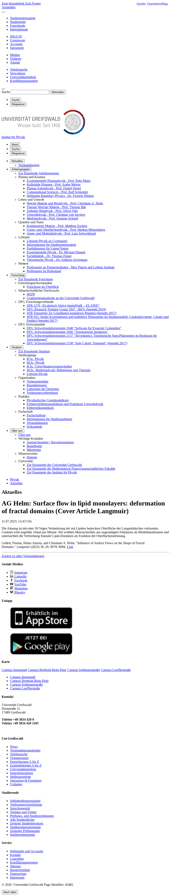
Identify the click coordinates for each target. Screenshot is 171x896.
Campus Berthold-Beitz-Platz (29, 681)
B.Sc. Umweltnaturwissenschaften (49, 366)
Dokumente (34, 426)
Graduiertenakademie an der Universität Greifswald (60, 298)
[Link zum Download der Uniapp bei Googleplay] (41, 653)
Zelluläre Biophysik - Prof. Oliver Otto (52, 211)
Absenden (58, 92)
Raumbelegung (37, 385)
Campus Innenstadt (22, 677)
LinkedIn (20, 576)
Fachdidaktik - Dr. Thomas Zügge (49, 256)
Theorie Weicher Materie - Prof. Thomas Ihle (56, 207)
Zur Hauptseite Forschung (35, 279)
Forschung (18, 275)
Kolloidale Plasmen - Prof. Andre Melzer (53, 184)
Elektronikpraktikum (40, 408)
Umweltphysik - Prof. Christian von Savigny (56, 214)
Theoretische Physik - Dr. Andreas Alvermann (57, 260)
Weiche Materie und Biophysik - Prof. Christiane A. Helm (65, 203)
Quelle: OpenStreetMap (152, 4)
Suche (6, 92)
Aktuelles (17, 161)
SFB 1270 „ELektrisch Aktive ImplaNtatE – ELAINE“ (63, 305)
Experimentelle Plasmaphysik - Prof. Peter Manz (59, 181)
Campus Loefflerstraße (25, 688)
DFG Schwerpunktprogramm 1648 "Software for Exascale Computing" (74, 328)
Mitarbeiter (34, 450)
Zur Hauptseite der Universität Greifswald (54, 465)
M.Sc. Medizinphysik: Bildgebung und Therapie (59, 370)
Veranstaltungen (28, 165)
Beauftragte (34, 446)
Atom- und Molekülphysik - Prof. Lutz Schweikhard (61, 233)
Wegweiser (18, 153)
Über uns (17, 430)
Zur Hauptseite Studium (34, 351)
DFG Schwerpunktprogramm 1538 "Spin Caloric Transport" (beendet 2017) (77, 343)
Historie (32, 457)
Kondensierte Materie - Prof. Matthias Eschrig (57, 226)
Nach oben (9, 892)
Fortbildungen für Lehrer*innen (47, 248)
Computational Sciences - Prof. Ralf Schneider (57, 192)
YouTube (20, 584)
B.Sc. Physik (35, 359)
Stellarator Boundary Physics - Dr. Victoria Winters (60, 196)
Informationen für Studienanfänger (49, 419)
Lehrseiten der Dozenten (43, 389)
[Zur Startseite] (43, 133)
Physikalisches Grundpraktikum (48, 400)
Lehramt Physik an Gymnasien (47, 241)
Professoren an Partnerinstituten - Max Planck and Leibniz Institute (70, 267)
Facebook (20, 580)
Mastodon (21, 588)
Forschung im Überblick (43, 286)
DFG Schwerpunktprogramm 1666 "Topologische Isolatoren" (67, 332)
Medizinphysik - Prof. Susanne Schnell (52, 218)
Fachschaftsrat (36, 415)
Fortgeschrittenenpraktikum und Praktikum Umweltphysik (65, 404)
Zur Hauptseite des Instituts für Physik (52, 472)
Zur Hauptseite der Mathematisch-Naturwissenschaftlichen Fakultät (71, 468)
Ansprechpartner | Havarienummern (50, 442)
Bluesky (19, 592)
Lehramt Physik (37, 374)
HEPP (31, 294)
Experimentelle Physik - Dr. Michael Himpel (56, 252)
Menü (15, 144)
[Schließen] (3, 12)
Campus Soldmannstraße (26, 684)
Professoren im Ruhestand (44, 271)
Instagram (20, 572)
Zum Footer (33, 3)
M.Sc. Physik (35, 362)
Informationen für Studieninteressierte (51, 244)
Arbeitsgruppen (21, 169)
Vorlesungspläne (37, 381)
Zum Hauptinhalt (13, 3)
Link (70, 547)
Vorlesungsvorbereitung (42, 392)
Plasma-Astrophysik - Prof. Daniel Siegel (54, 188)
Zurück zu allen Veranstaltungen (23, 556)
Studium (17, 347)
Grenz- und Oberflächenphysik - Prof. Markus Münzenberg (66, 229)
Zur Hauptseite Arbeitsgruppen (38, 173)
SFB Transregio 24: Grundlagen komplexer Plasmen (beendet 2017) (71, 313)
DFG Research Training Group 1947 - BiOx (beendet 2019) (66, 309)
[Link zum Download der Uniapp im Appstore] (41, 627)
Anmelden (8, 7)
